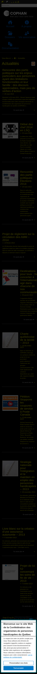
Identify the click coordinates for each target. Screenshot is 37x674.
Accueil (10, 26)
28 (34, 619)
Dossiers (8, 37)
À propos (25, 26)
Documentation (10, 48)
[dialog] (18, 646)
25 (22, 619)
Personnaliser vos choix (18, 663)
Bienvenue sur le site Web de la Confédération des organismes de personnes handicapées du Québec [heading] (18, 629)
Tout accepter (18, 668)
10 (12, 619)
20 (16, 619)
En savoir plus (12, 110)
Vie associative (27, 37)
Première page (21, 617)
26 (26, 619)
